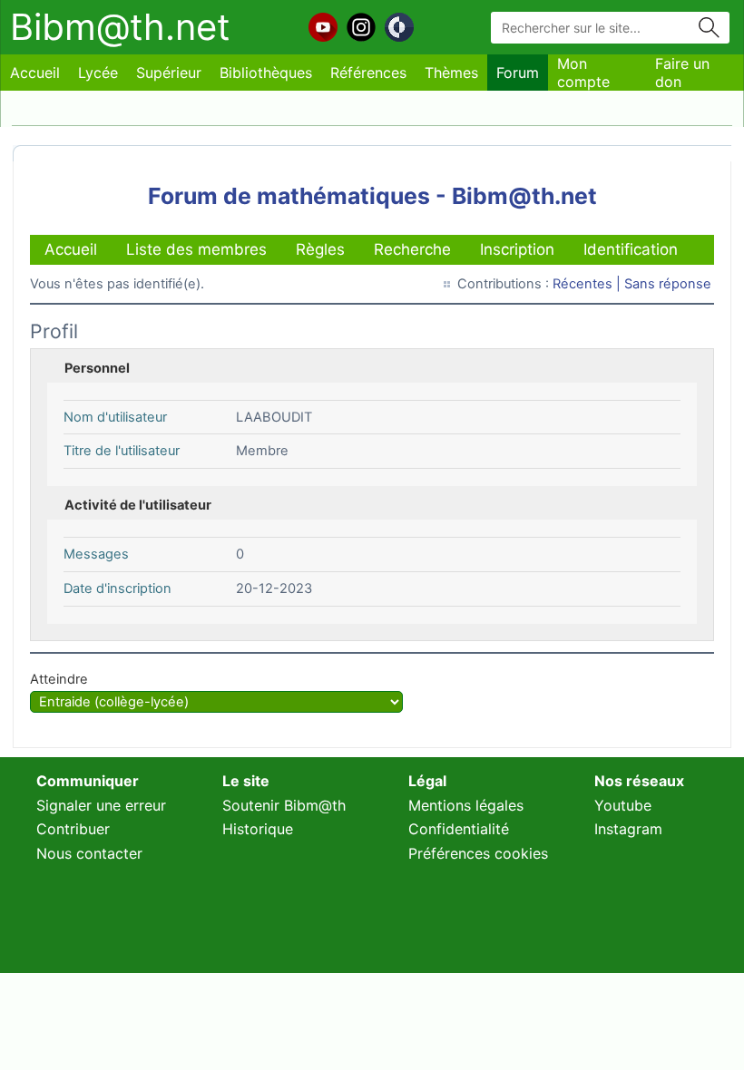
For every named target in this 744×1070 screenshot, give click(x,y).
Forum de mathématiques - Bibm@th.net (372, 195)
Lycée (98, 72)
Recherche (412, 249)
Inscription (517, 249)
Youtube (622, 805)
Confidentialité (458, 829)
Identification (630, 249)
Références (368, 72)
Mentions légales (466, 805)
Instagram (628, 829)
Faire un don (682, 72)
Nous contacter (89, 853)
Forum (517, 72)
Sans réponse (667, 284)
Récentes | (588, 284)
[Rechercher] (709, 28)
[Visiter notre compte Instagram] (361, 27)
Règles (320, 249)
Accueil (35, 72)
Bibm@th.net (120, 27)
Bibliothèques (266, 72)
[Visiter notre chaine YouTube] (323, 27)
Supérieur (168, 72)
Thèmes (451, 72)
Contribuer (73, 829)
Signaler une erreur (101, 805)
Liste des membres (196, 249)
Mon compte (583, 72)
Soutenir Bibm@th (284, 805)
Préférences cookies (478, 853)
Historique (257, 829)
